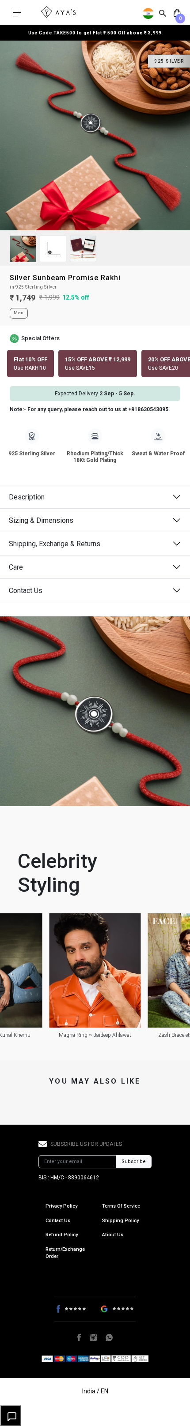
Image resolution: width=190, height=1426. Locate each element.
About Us (112, 1235)
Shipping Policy (120, 1220)
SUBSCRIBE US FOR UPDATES (86, 1144)
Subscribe (134, 1161)
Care (16, 567)
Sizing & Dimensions (41, 520)
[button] (30, 363)
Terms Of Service (121, 1206)
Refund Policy (62, 1235)
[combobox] (162, 12)
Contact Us (25, 590)
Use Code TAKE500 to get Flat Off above (95, 32)
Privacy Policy (61, 1206)
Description (27, 497)
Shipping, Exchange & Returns (54, 544)
